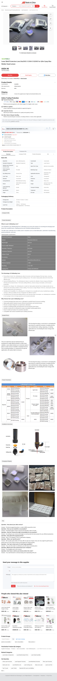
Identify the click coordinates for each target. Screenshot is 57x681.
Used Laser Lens (6, 664)
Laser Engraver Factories (20, 661)
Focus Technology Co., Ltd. (19, 675)
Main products (32, 642)
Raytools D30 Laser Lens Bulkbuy (26, 668)
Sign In (3, 145)
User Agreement (36, 675)
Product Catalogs (21, 639)
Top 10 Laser (5, 668)
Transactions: (23, 132)
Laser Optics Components (8, 655)
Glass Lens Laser (38, 664)
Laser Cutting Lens (28, 664)
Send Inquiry (28, 75)
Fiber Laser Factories (47, 661)
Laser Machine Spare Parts (22, 655)
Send (13, 586)
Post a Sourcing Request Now (41, 586)
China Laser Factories (7, 661)
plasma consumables (6, 642)
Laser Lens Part (48, 664)
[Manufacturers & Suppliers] (29, 2)
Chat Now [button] (47, 75)
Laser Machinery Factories (34, 661)
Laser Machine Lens (17, 664)
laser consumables (19, 642)
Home (2, 10)
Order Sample (24, 78)
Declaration (43, 675)
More (2, 670)
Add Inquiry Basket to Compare (28, 53)
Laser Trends (14, 668)
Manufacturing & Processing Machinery (12, 10)
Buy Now (10, 75)
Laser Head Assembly (35, 655)
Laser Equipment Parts (33, 10)
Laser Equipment (24, 10)
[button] (51, 154)
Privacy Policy (49, 675)
